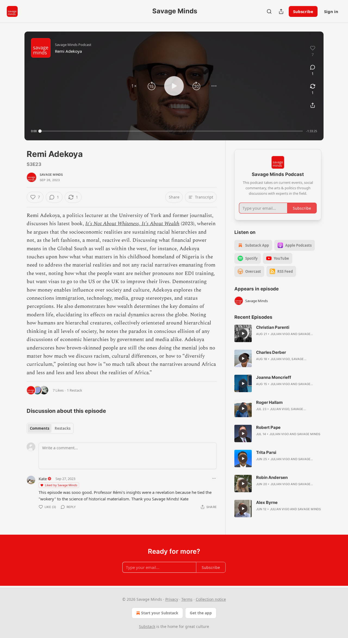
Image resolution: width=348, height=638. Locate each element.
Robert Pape (268, 427)
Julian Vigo (280, 334)
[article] (278, 333)
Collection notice (211, 599)
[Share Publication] (281, 11)
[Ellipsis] (214, 478)
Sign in (331, 11)
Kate (43, 478)
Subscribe (303, 11)
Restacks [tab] (62, 428)
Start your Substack (159, 612)
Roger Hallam (269, 402)
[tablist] (50, 428)
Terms (186, 599)
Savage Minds (51, 174)
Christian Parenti (272, 327)
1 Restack (74, 390)
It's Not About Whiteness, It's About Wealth (132, 224)
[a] (243, 333)
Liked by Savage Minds (61, 485)
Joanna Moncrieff (273, 377)
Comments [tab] (39, 428)
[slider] (171, 131)
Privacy (171, 599)
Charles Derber (271, 352)
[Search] (269, 11)
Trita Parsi (266, 452)
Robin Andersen (272, 477)
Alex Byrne (267, 502)
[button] (134, 86)
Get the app (201, 612)
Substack (147, 626)
